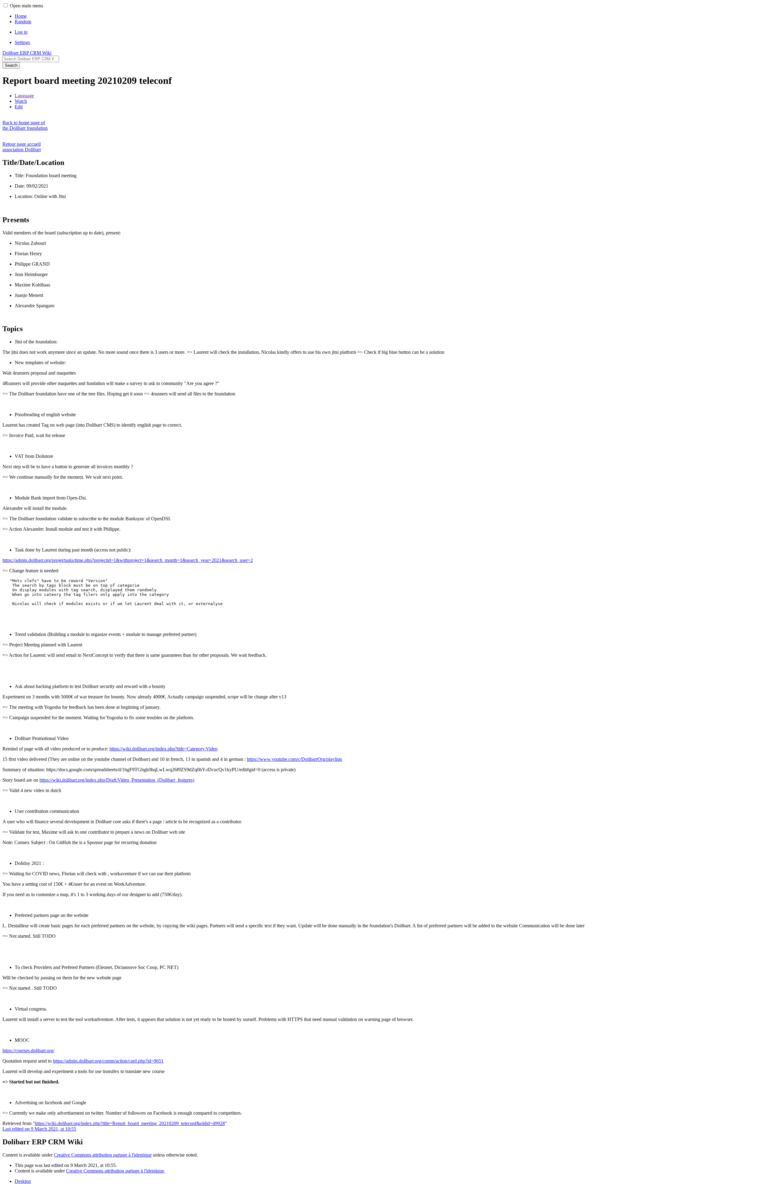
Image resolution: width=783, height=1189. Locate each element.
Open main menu (26, 5)
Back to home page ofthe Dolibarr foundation (25, 125)
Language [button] (24, 95)
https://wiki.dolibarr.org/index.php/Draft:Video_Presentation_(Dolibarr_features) (116, 780)
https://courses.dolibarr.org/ (28, 1050)
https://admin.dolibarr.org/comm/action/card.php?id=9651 (108, 1061)
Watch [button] (21, 101)
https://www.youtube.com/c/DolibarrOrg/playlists (294, 759)
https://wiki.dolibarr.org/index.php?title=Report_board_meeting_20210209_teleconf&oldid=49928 (130, 1123)
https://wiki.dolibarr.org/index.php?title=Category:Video (163, 748)
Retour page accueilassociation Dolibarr (21, 146)
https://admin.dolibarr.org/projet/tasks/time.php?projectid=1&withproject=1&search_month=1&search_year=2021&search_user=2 (127, 560)
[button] (6, 5)
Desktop (23, 1181)
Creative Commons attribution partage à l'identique (103, 1154)
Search (11, 65)
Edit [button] (19, 106)
